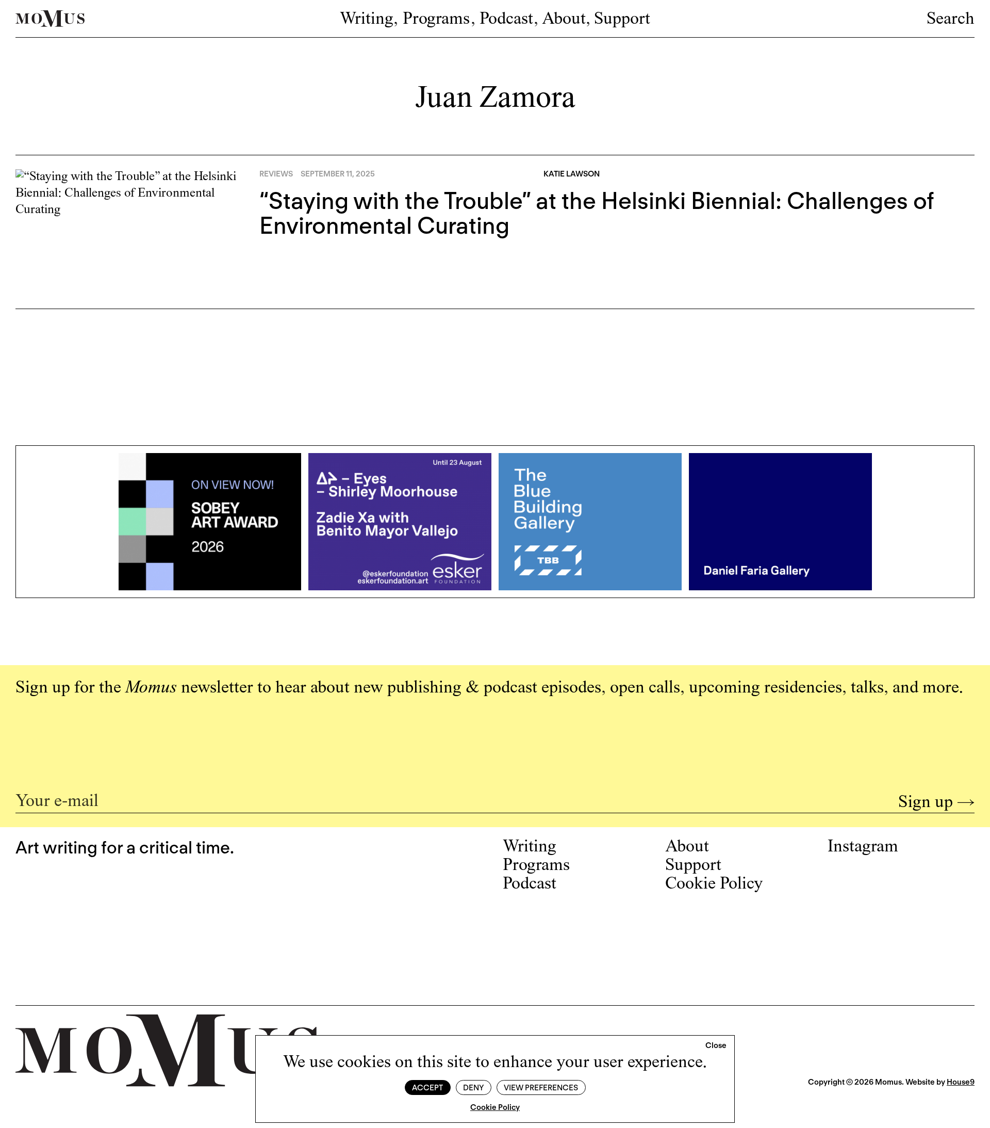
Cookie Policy (495, 1107)
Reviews (276, 174)
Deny (473, 1087)
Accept (427, 1087)
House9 (961, 1082)
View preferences (541, 1087)
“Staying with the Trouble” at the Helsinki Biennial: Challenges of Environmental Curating (596, 213)
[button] (716, 1046)
